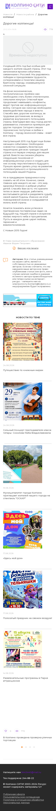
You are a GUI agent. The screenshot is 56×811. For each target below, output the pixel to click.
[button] (22, 747)
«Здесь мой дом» (13, 558)
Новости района (25, 14)
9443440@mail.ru (31, 772)
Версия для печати (28, 248)
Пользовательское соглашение (21, 797)
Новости (7, 14)
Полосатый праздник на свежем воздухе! (27, 618)
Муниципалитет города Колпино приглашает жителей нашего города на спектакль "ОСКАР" (26, 495)
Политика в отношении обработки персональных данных (23, 801)
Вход (42, 7)
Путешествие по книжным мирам (23, 370)
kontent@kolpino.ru (38, 284)
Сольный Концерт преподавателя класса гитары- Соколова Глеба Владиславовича (27, 431)
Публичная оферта (14, 794)
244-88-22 (28, 778)
